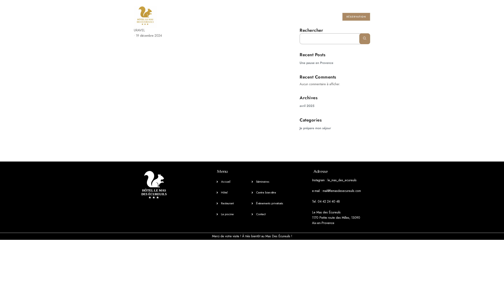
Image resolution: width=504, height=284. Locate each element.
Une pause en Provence (316, 63)
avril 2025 (307, 106)
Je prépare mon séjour (315, 128)
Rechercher (311, 30)
